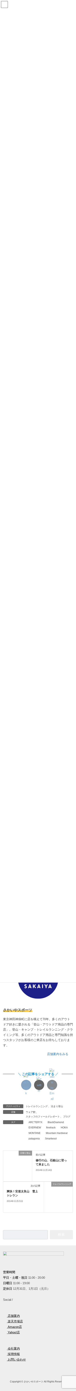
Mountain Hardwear (57, 1133)
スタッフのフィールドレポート (43, 1116)
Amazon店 (14, 1327)
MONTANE (35, 1133)
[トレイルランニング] (58, 1196)
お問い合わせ (16, 1359)
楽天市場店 (15, 1321)
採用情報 (13, 1354)
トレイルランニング (37, 1106)
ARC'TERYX (35, 1122)
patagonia (34, 1138)
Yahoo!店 (13, 1332)
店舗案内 (13, 1315)
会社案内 (13, 1348)
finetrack (51, 1127)
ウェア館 (30, 1112)
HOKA (64, 1127)
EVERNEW (35, 1127)
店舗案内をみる (58, 1054)
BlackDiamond (56, 1122)
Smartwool (51, 1138)
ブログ (66, 1116)
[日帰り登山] (17, 1165)
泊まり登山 (57, 1106)
